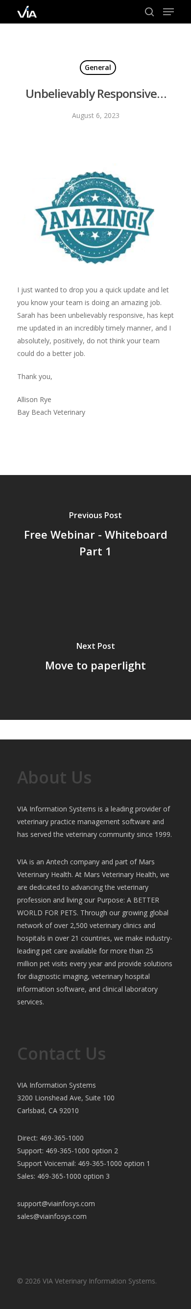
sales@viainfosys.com (52, 1216)
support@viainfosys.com (56, 1203)
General (98, 67)
